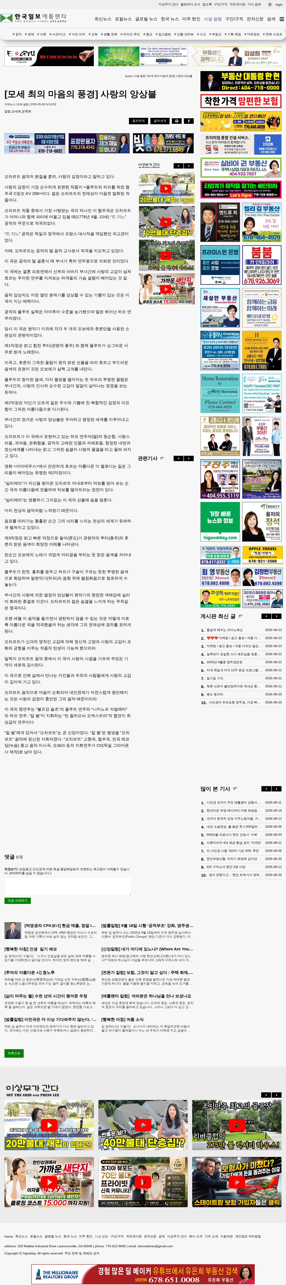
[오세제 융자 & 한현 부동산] (241, 90)
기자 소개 (211, 1236)
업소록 (207, 4)
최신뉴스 (103, 19)
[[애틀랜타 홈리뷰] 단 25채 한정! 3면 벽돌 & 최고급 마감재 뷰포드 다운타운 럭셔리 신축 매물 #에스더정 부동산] (143, 1182)
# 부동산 (215, 34)
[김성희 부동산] (237, 56)
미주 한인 (191, 19)
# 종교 (147, 34)
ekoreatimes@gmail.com (155, 1246)
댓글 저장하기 (17, 900)
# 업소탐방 (163, 34)
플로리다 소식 (190, 4)
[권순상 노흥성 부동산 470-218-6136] (34, 143)
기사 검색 (254, 4)
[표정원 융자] (99, 143)
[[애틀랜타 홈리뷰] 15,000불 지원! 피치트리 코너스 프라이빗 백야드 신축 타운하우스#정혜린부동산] (166, 289)
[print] (177, 121)
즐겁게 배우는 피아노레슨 (225, 630)
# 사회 (41, 34)
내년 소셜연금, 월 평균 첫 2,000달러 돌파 (235, 826)
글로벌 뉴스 (146, 19)
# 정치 (17, 34)
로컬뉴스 (123, 19)
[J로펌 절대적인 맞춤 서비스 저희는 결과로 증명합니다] (220, 436)
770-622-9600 (116, 1246)
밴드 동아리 (215, 694)
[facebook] (189, 121)
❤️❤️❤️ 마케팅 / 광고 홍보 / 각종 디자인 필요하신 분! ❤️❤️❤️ (235, 638)
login (279, 4)
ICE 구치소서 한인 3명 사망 (226, 867)
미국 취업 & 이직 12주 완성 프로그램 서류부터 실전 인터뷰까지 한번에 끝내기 (235, 670)
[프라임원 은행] (220, 265)
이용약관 (226, 1236)
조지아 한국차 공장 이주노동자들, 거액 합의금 (235, 818)
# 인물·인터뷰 (184, 34)
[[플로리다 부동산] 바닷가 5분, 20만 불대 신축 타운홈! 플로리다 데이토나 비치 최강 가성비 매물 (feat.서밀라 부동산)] (166, 188)
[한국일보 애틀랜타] (33, 19)
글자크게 (160, 120)
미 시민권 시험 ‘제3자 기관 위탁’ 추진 (233, 850)
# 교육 (93, 34)
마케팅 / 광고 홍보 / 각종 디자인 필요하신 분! (235, 646)
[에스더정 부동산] (262, 436)
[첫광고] (143, 56)
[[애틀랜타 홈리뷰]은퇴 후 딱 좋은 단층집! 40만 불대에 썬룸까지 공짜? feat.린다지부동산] (166, 222)
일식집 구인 (215, 678)
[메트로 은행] (262, 308)
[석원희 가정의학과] (220, 555)
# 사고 (201, 34)
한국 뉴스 (170, 19)
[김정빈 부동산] (263, 577)
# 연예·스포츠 (272, 34)
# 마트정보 (252, 34)
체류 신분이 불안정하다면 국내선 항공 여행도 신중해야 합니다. (235, 686)
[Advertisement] (166, 376)
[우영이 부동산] (241, 130)
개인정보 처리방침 (248, 1236)
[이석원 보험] (241, 107)
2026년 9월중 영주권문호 (224, 662)
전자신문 (255, 19)
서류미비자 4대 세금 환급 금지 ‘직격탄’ (234, 842)
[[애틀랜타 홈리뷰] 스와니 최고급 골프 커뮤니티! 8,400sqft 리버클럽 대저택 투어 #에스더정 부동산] (166, 255)
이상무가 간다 (168, 4)
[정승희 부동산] (262, 479)
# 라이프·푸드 (130, 34)
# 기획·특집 (233, 34)
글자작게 (138, 120)
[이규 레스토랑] (49, 56)
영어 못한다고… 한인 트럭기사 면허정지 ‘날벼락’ (236, 875)
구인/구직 (220, 4)
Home (8, 1236)
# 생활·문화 (109, 34)
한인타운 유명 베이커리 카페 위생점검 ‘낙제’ (235, 810)
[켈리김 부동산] (262, 222)
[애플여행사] (263, 555)
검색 (271, 19)
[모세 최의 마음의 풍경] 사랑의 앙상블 (169, 76)
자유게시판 (237, 4)
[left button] (178, 166)
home (128, 76)
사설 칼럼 (213, 19)
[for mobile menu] (282, 19)
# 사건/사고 (58, 34)
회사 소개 (195, 1236)
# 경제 (29, 34)
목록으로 (14, 1053)
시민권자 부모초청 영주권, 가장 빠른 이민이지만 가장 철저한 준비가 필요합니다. (236, 702)
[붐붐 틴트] (262, 265)
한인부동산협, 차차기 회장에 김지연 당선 (235, 859)
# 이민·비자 (77, 34)
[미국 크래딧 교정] (163, 143)
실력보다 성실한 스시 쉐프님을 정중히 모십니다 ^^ (235, 654)
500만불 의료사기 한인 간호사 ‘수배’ (232, 834)
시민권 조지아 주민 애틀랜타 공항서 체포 (235, 802)
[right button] (189, 166)
